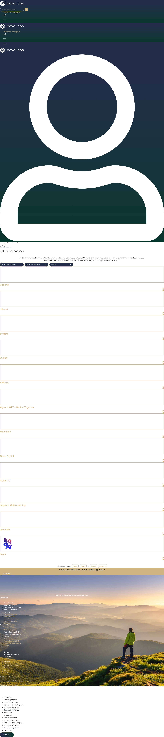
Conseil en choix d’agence (12, 607)
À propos (7, 612)
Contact (6, 636)
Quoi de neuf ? (8, 657)
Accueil (2, 247)
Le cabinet (8, 697)
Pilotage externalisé (10, 610)
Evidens (4, 333)
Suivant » (102, 566)
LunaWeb (5, 529)
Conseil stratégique (10, 603)
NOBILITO (5, 480)
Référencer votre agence (12, 634)
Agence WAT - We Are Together (17, 407)
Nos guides (7, 659)
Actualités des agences (11, 654)
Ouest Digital (7, 456)
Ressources (8, 712)
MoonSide (5, 431)
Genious (4, 284)
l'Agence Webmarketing (13, 505)
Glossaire (7, 661)
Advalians (5, 677)
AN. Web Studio (13, 685)
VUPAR (3, 358)
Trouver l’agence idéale (11, 632)
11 (93, 566)
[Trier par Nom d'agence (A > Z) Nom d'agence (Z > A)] (61, 265)
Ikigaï (3, 554)
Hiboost (4, 309)
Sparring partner (9, 605)
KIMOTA (4, 382)
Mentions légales (5, 681)
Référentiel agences (10, 630)
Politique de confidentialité (22, 681)
